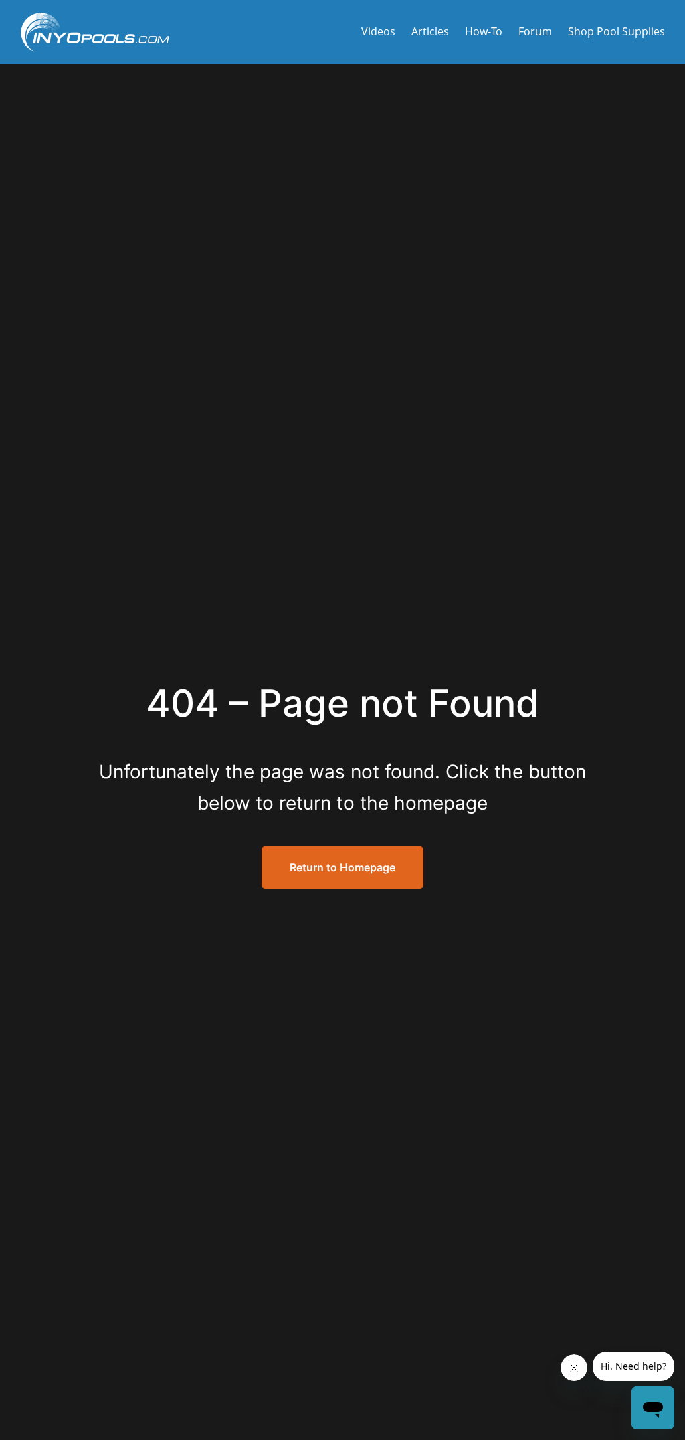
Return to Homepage (342, 867)
